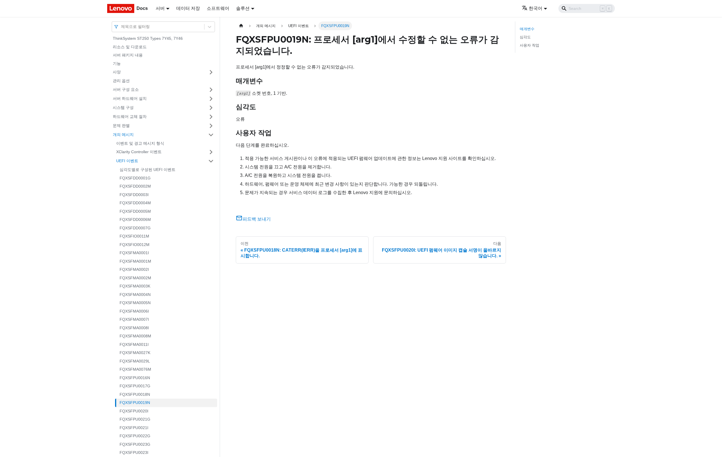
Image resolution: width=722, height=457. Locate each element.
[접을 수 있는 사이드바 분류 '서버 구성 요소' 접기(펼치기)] (211, 89)
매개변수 (527, 29)
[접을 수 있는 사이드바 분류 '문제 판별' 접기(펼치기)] (211, 125)
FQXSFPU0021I (134, 427)
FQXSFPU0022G (135, 436)
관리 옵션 (121, 80)
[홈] (241, 25)
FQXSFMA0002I (134, 269)
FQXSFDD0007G (135, 228)
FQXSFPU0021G (135, 419)
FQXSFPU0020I (134, 411)
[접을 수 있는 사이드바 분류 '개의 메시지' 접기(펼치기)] (211, 134)
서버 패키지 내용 (128, 55)
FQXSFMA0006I (134, 311)
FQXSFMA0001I (134, 253)
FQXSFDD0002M (135, 186)
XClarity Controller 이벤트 (139, 152)
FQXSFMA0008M (135, 336)
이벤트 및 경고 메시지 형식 (140, 143)
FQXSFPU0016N (135, 377)
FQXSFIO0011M (134, 236)
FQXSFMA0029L (135, 361)
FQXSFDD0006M (135, 219)
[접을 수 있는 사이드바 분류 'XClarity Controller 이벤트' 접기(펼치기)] (211, 152)
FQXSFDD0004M (135, 203)
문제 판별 (121, 125)
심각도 (525, 37)
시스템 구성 (123, 107)
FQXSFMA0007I (134, 319)
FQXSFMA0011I (134, 344)
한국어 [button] (535, 8)
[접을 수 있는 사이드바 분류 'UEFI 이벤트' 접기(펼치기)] (211, 161)
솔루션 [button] (243, 8)
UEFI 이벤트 (127, 161)
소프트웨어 (218, 8)
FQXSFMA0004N (135, 294)
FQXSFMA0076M (135, 369)
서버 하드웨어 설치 (130, 98)
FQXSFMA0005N (135, 302)
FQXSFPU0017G (135, 386)
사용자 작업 (529, 45)
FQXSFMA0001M (135, 261)
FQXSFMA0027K (135, 352)
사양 (117, 72)
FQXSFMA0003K (135, 286)
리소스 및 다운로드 (130, 47)
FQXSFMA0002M (135, 278)
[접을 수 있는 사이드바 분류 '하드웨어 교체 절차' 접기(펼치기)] (211, 116)
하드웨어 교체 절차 (130, 116)
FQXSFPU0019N (135, 402)
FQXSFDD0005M (135, 211)
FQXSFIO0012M (134, 244)
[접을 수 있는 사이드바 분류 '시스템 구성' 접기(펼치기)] (211, 107)
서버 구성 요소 (126, 89)
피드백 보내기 (257, 219)
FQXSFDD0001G (135, 178)
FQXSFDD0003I (134, 194)
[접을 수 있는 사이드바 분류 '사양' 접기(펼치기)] (211, 72)
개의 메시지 (123, 134)
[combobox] (121, 26)
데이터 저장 (188, 8)
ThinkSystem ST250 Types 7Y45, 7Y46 (148, 38)
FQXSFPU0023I (134, 452)
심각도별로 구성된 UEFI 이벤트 (147, 169)
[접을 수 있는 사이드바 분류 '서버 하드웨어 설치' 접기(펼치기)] (211, 98)
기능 (117, 63)
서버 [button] (160, 8)
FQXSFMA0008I (134, 328)
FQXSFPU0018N (135, 394)
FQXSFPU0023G (135, 444)
